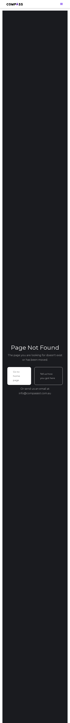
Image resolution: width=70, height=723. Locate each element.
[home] (15, 4)
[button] (61, 4)
